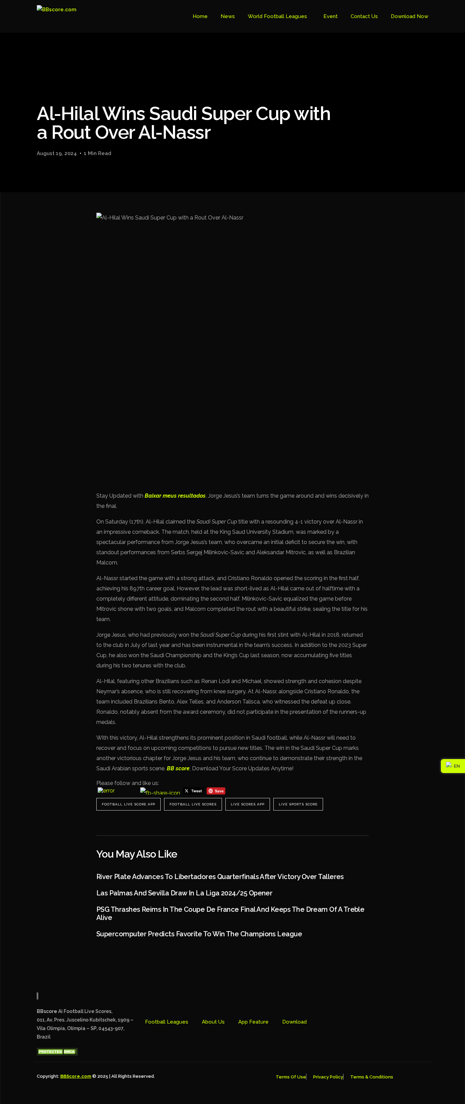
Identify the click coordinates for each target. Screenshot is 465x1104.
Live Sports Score (298, 804)
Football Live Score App (128, 804)
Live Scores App (247, 804)
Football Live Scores (193, 804)
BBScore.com (75, 1076)
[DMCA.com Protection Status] (57, 1053)
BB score (178, 768)
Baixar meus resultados (175, 496)
